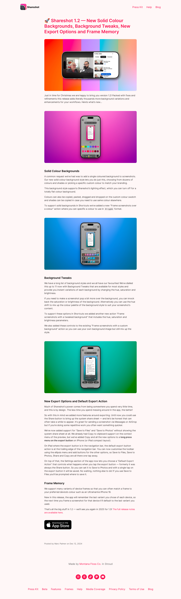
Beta (44, 589)
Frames (69, 589)
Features (56, 589)
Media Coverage (95, 589)
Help (149, 7)
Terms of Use (136, 589)
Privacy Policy (117, 589)
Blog (158, 7)
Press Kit (137, 7)
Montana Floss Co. (90, 563)
